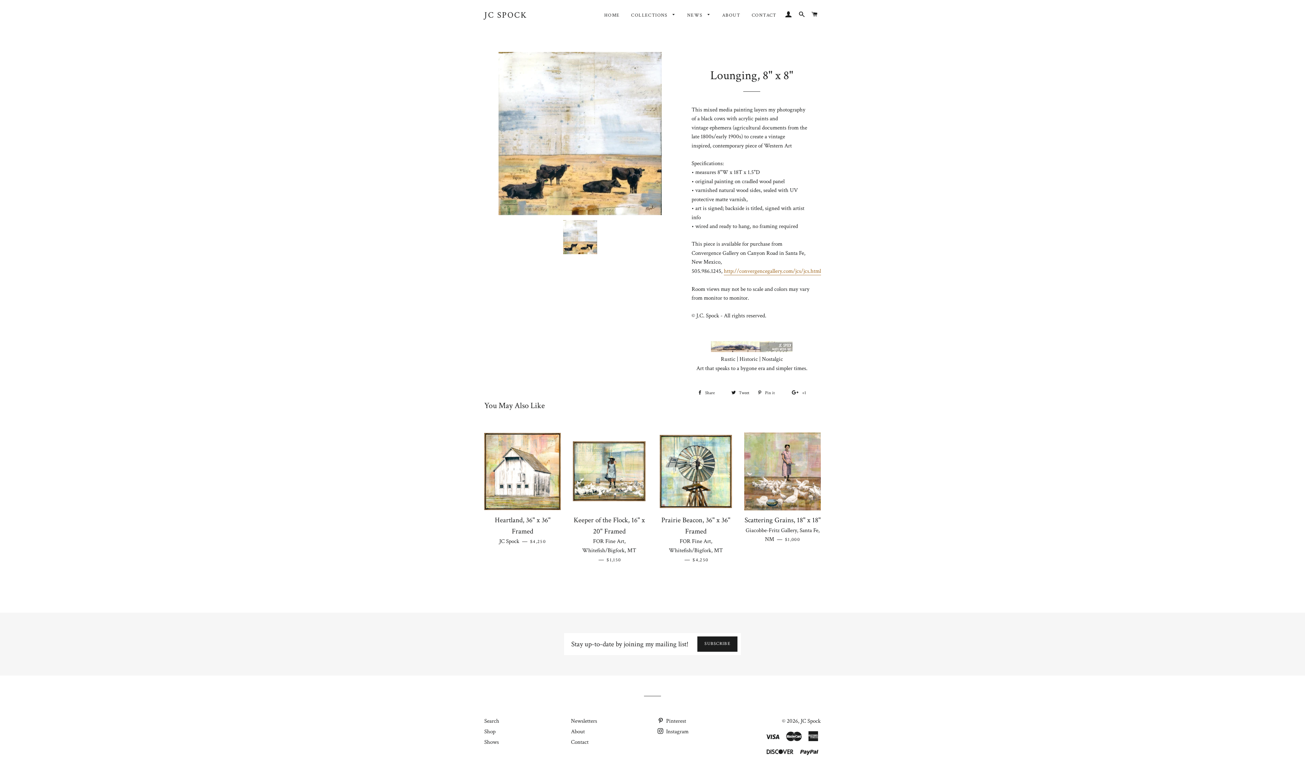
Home (612, 15)
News (695, 15)
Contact (764, 15)
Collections (650, 15)
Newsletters (584, 721)
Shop (489, 731)
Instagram (677, 731)
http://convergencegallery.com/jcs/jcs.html (772, 271)
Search (491, 721)
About (731, 15)
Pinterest (675, 721)
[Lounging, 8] (580, 237)
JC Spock (505, 15)
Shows (491, 742)
